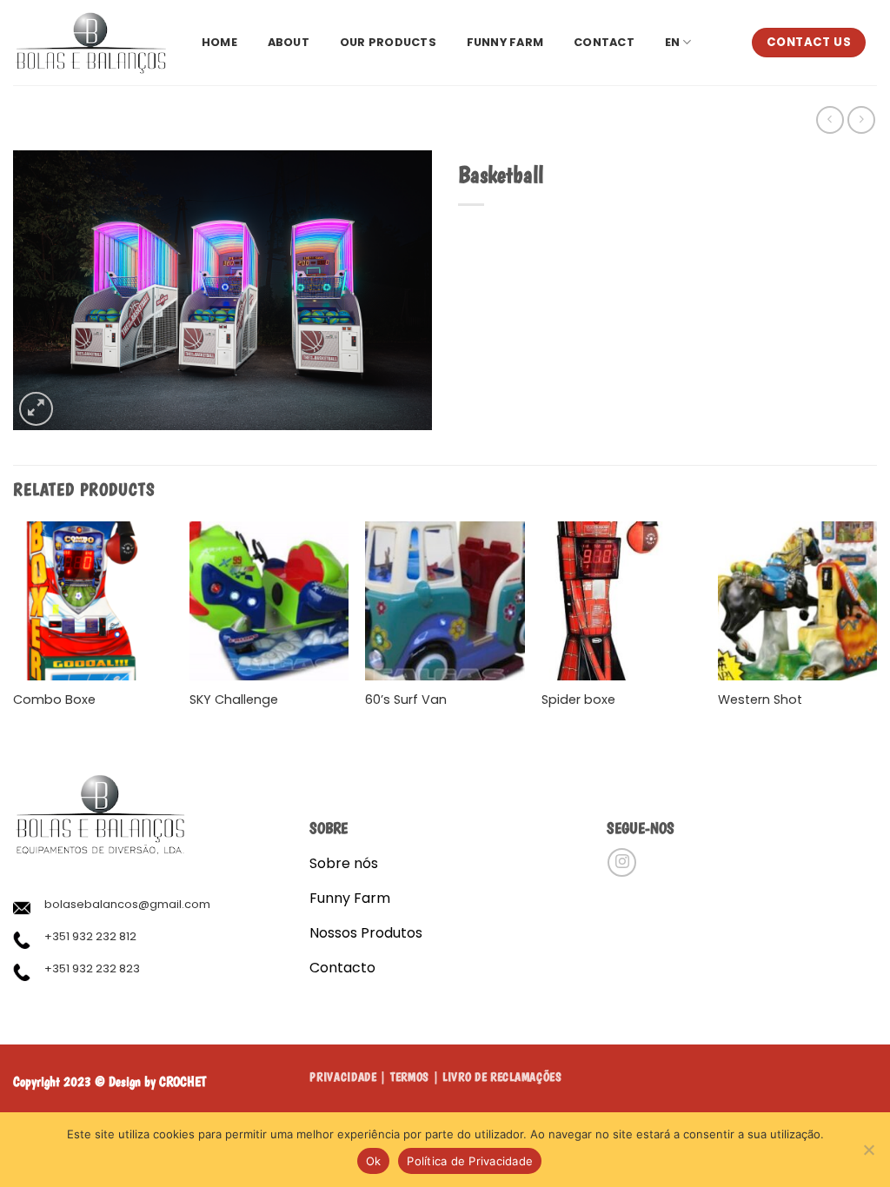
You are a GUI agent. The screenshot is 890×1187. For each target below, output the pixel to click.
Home (219, 42)
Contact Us (809, 42)
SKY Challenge (233, 700)
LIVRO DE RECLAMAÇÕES (502, 1077)
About (288, 42)
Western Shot (760, 700)
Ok (374, 1161)
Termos (409, 1077)
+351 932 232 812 (90, 936)
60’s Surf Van (406, 700)
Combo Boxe (54, 700)
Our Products (388, 42)
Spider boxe (578, 700)
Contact (604, 42)
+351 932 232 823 (92, 968)
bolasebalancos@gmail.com (127, 904)
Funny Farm (505, 42)
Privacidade (342, 1077)
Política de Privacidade (470, 1161)
